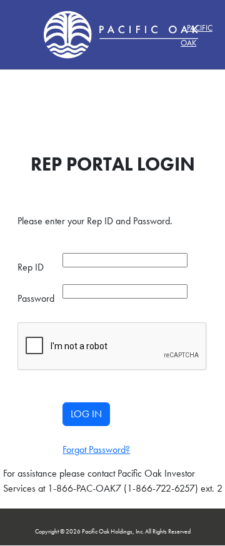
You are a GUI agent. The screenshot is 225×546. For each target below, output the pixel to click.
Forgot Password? (96, 449)
